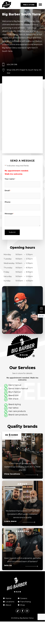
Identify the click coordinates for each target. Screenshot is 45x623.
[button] (40, 4)
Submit (12, 232)
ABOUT (22, 484)
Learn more (10, 521)
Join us (8, 565)
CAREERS (22, 531)
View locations (12, 474)
